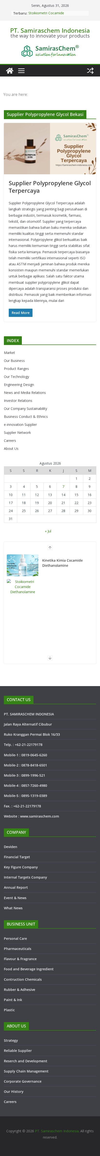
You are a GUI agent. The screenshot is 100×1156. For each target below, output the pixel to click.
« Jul (48, 531)
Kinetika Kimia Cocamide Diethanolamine (62, 563)
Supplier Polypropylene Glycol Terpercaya (50, 186)
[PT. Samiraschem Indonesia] (10, 71)
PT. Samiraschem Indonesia (50, 30)
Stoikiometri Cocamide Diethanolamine (46, 15)
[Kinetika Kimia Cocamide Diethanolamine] (22, 565)
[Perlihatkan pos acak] (90, 71)
